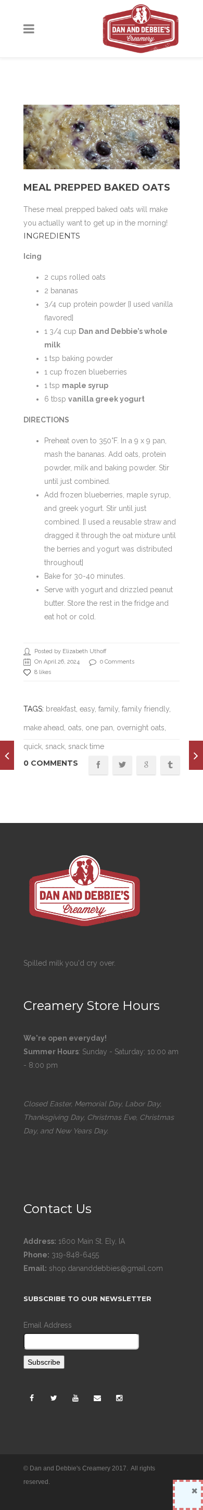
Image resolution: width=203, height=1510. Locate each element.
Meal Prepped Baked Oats (96, 187)
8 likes (42, 672)
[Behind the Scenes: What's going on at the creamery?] (196, 755)
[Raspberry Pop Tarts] (7, 755)
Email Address (47, 1325)
